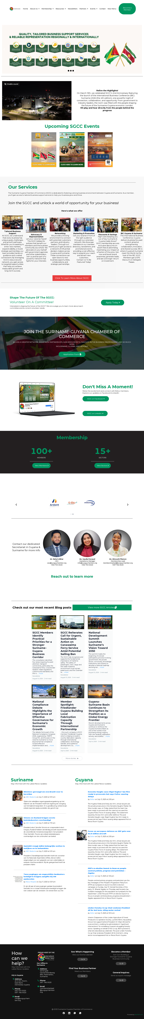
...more (40, 673)
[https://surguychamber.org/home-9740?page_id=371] (15, 9)
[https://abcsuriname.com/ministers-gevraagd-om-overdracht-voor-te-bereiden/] (17, 796)
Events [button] (93, 9)
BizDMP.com (139, 1014)
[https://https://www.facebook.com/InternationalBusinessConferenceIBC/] (72, 49)
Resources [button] (60, 9)
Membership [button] (47, 9)
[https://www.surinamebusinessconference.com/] (100, 149)
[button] (38, 9)
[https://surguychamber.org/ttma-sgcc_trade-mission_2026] (43, 149)
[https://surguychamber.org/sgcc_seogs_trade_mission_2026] (71, 149)
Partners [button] (83, 9)
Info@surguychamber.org (22, 999)
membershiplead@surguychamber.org (47, 990)
